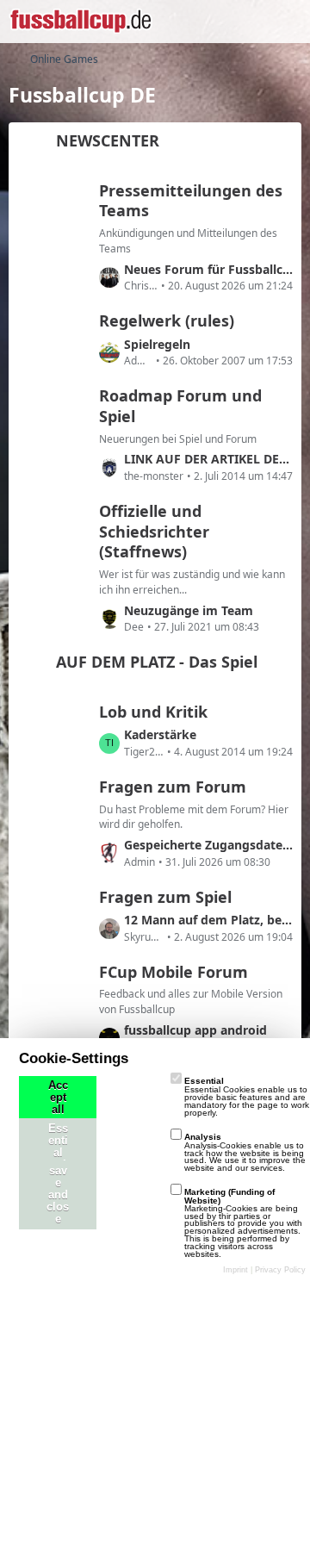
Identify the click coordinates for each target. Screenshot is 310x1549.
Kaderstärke (160, 734)
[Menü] (287, 21)
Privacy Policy (280, 1270)
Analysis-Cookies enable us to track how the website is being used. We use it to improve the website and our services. (245, 1152)
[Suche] (201, 21)
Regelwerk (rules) (166, 320)
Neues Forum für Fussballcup (208, 269)
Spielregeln (157, 344)
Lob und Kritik (153, 711)
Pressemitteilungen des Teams (190, 200)
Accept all (58, 1097)
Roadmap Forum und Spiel (180, 405)
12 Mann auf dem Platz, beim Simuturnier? (208, 919)
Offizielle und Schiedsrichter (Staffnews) (154, 531)
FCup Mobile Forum (173, 971)
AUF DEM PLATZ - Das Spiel (156, 661)
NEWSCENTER (107, 140)
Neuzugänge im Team (188, 610)
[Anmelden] (244, 21)
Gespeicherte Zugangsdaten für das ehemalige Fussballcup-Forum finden (208, 845)
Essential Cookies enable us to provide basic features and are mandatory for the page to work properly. (246, 1096)
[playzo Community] (80, 21)
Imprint (235, 1270)
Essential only (58, 1153)
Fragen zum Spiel (165, 896)
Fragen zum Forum (172, 786)
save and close (57, 1195)
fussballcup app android (195, 1030)
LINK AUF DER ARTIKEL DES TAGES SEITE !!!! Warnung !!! (208, 459)
